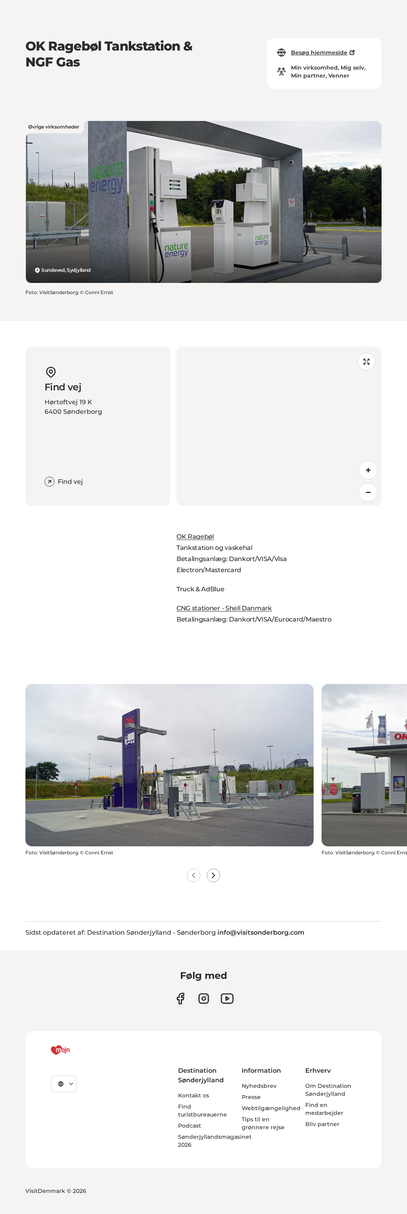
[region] (279, 426)
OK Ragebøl (195, 536)
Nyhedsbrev (259, 1085)
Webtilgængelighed (271, 1108)
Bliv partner (322, 1124)
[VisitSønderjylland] (75, 1050)
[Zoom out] (368, 492)
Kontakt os (193, 1095)
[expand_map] (366, 361)
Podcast (189, 1125)
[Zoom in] (368, 469)
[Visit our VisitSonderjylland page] (180, 998)
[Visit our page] (204, 998)
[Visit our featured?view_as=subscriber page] (227, 998)
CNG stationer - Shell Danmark (224, 608)
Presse (251, 1097)
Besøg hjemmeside (319, 52)
